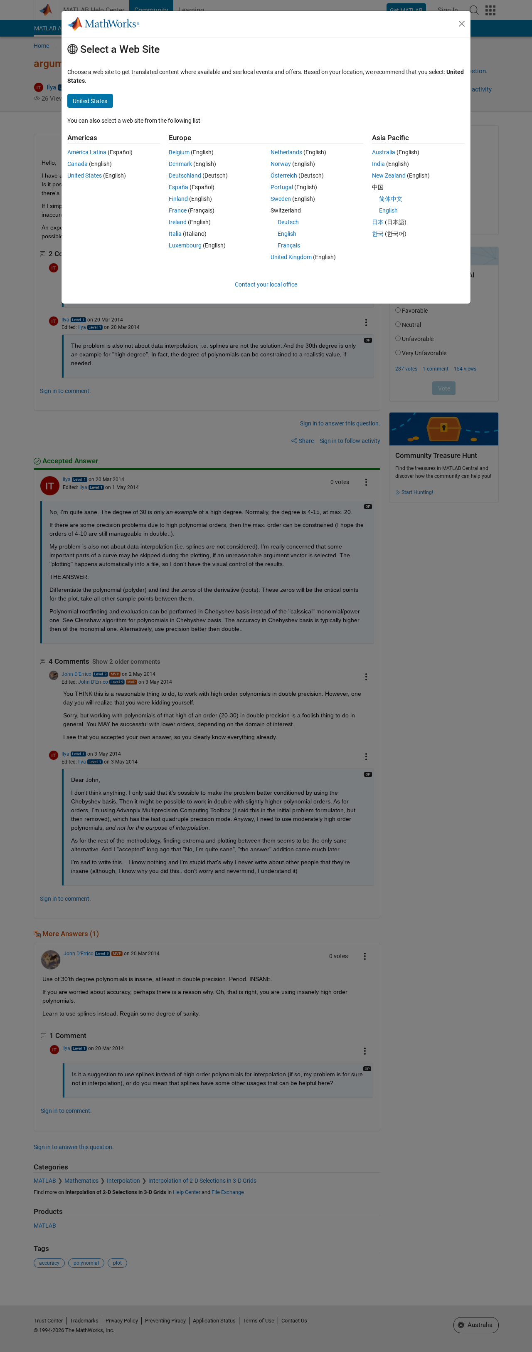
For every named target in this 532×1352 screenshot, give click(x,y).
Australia (383, 152)
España (178, 187)
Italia (175, 233)
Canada (77, 164)
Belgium (179, 152)
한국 (378, 233)
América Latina (86, 152)
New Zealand (389, 175)
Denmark (180, 164)
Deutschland (185, 175)
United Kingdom (291, 257)
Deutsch (288, 222)
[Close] (462, 24)
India (378, 164)
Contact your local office (266, 284)
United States (84, 175)
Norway (281, 164)
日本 (378, 222)
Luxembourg (185, 245)
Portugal (282, 187)
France (178, 210)
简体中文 (390, 198)
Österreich (284, 175)
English (287, 233)
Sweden (281, 198)
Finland (178, 198)
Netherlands (286, 152)
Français (289, 245)
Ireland (178, 222)
